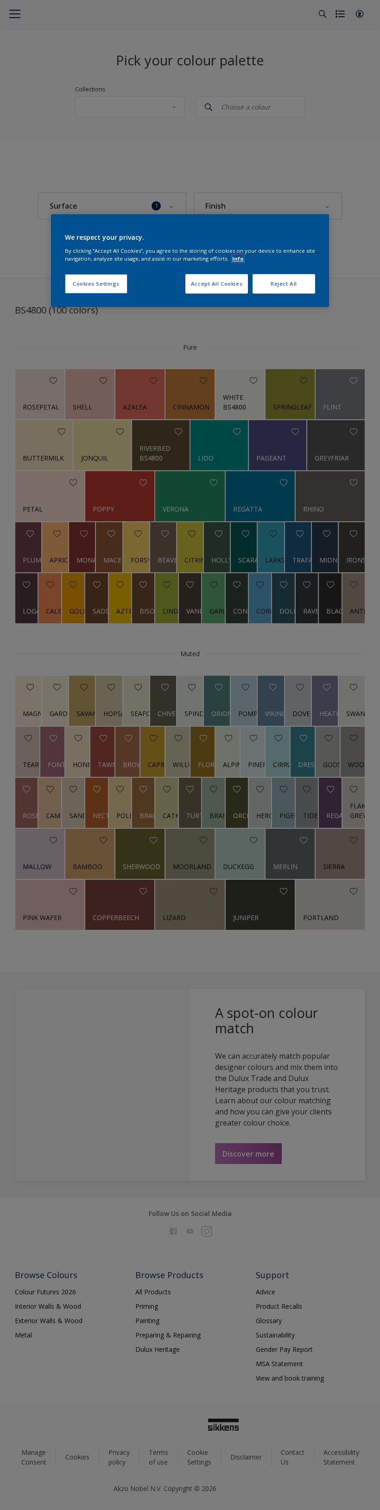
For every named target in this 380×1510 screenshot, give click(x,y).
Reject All (284, 283)
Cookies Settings (96, 283)
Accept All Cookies (216, 283)
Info (238, 258)
